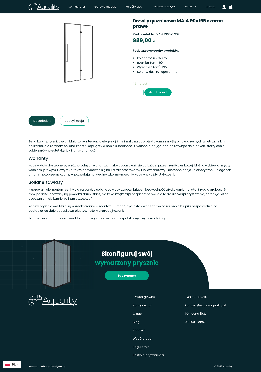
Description (36, 121)
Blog (136, 322)
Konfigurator (76, 6)
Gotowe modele (105, 6)
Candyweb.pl (58, 366)
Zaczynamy (127, 275)
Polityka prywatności (148, 355)
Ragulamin (141, 347)
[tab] (42, 121)
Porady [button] (189, 6)
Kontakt (210, 6)
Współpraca (133, 6)
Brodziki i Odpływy (165, 6)
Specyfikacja (67, 121)
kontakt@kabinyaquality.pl (205, 305)
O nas (137, 313)
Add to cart (158, 92)
